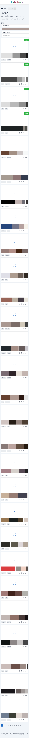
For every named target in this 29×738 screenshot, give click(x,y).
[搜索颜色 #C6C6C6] (24, 79)
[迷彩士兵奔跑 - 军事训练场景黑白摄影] (14, 94)
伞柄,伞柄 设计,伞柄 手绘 (14, 16)
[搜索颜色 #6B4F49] (15, 666)
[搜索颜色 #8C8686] (13, 642)
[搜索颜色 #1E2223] (12, 128)
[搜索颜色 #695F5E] (18, 691)
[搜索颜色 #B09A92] (14, 397)
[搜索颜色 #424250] (22, 495)
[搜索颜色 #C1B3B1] (18, 202)
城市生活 (9, 646)
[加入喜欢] (19, 59)
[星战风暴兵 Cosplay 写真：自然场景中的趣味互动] (14, 534)
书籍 (6, 499)
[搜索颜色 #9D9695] (23, 691)
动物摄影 (3, 622)
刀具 (8, 426)
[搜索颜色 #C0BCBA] (26, 691)
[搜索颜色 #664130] (5, 397)
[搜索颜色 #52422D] (21, 520)
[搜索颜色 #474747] (9, 79)
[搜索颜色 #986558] (6, 300)
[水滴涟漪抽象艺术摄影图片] (14, 241)
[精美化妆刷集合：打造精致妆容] (14, 387)
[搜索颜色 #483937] (22, 617)
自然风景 (3, 19)
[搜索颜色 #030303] (8, 202)
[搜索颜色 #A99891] (6, 324)
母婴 (3, 671)
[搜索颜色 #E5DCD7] (19, 715)
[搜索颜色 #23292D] (6, 348)
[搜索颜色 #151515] (27, 55)
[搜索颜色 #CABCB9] (6, 666)
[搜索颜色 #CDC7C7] (20, 153)
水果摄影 (9, 573)
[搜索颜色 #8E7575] (17, 177)
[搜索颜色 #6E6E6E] (27, 79)
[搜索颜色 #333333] (27, 104)
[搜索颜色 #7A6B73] (5, 373)
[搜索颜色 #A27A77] (4, 593)
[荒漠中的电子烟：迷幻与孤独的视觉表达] (14, 583)
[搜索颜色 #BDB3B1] (25, 715)
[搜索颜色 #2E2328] (12, 373)
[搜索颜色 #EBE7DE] (26, 300)
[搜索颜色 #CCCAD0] (26, 348)
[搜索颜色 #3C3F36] (12, 715)
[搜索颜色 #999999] (16, 55)
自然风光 (3, 157)
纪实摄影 (9, 59)
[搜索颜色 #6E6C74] (24, 202)
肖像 (6, 597)
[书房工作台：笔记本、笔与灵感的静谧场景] (14, 363)
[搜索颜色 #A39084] (13, 153)
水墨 (23, 16)
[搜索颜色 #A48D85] (15, 348)
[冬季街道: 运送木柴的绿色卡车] (14, 632)
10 (20, 725)
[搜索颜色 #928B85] (18, 569)
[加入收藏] (21, 59)
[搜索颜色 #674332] (5, 153)
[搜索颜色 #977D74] (13, 495)
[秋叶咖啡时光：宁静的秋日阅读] (14, 510)
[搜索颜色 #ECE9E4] (27, 495)
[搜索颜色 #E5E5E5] (26, 397)
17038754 (19, 734)
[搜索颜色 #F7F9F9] (25, 153)
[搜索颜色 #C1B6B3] (5, 617)
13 (25, 725)
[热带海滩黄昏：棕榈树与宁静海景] (14, 436)
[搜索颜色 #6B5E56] (21, 275)
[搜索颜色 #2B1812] (21, 397)
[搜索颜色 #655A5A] (22, 348)
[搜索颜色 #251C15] (12, 422)
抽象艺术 (7, 255)
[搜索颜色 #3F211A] (11, 593)
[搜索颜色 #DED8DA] (20, 544)
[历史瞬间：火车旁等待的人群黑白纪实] (14, 45)
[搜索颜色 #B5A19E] (21, 226)
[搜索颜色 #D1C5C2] (5, 422)
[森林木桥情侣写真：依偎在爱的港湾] (14, 681)
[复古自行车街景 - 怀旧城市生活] (14, 314)
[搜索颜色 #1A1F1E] (13, 520)
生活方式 (3, 524)
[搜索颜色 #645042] (20, 446)
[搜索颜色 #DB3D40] (8, 569)
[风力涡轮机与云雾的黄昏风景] (14, 216)
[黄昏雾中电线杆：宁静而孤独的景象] (14, 167)
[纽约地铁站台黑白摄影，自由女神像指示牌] (14, 70)
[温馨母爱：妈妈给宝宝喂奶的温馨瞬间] (14, 656)
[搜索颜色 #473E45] (21, 300)
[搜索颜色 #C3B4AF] (25, 373)
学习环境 (9, 377)
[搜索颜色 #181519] (8, 691)
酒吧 (19, 19)
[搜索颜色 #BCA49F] (12, 446)
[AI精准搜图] (27, 59)
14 (27, 725)
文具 (3, 304)
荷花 (6, 16)
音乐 (3, 206)
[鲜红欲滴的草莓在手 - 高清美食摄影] (14, 559)
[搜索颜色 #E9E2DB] (19, 373)
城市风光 (7, 84)
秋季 (8, 524)
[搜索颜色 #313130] (27, 666)
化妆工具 (7, 402)
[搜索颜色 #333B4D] (24, 177)
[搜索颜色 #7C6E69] (15, 324)
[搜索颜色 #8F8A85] (24, 128)
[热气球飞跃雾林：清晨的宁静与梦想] (14, 705)
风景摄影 (3, 182)
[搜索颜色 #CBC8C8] (20, 642)
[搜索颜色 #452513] (19, 251)
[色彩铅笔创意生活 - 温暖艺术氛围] (14, 290)
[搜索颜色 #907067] (14, 617)
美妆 (3, 402)
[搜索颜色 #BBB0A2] (15, 300)
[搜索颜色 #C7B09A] (5, 495)
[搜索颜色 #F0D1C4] (23, 569)
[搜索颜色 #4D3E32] (25, 422)
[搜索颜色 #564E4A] (27, 569)
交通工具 (7, 328)
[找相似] (23, 59)
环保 (2, 16)
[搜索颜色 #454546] (25, 642)
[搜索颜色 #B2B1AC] (25, 593)
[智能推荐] (25, 59)
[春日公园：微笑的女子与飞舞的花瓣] (14, 461)
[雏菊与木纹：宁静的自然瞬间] (14, 143)
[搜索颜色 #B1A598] (25, 544)
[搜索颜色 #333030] (27, 202)
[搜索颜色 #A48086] (6, 471)
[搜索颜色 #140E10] (26, 617)
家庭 (6, 671)
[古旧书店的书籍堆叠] (14, 485)
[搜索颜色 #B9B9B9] (14, 104)
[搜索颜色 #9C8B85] (23, 666)
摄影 (3, 84)
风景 (3, 475)
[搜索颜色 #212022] (26, 471)
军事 (3, 108)
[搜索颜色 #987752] (5, 520)
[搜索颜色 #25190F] (26, 446)
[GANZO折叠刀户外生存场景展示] (14, 412)
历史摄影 (3, 59)
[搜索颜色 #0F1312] (5, 642)
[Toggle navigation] (2, 2)
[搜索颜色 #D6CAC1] (26, 520)
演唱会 (6, 206)
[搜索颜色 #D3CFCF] (27, 128)
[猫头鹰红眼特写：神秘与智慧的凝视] (14, 607)
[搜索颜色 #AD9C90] (14, 275)
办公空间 (3, 377)
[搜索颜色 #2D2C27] (6, 544)
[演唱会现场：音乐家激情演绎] (14, 192)
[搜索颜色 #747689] (15, 226)
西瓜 (23, 19)
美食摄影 (3, 573)
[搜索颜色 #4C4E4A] (26, 128)
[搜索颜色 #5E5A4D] (14, 544)
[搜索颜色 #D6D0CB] (15, 471)
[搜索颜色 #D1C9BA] (22, 324)
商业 (12, 19)
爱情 (6, 133)
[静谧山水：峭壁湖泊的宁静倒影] (14, 339)
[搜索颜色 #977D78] (5, 251)
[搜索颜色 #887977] (4, 446)
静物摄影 (9, 157)
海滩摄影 (9, 451)
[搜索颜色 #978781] (19, 422)
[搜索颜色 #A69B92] (7, 177)
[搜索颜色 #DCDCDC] (5, 104)
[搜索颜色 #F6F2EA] (26, 226)
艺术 (6, 304)
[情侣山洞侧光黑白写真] (14, 118)
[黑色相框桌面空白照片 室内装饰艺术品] (14, 265)
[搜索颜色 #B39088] (12, 251)
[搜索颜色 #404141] (26, 324)
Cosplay (7, 548)
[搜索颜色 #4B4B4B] (23, 55)
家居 (6, 279)
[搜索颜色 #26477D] (6, 226)
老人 (8, 19)
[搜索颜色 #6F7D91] (5, 715)
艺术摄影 (9, 182)
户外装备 (3, 426)
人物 (6, 475)
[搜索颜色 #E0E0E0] (6, 55)
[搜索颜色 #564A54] (22, 471)
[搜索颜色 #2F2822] (26, 275)
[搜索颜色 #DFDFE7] (5, 275)
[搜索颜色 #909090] (22, 104)
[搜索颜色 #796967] (25, 251)
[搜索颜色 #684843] (18, 593)
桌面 (15, 19)
